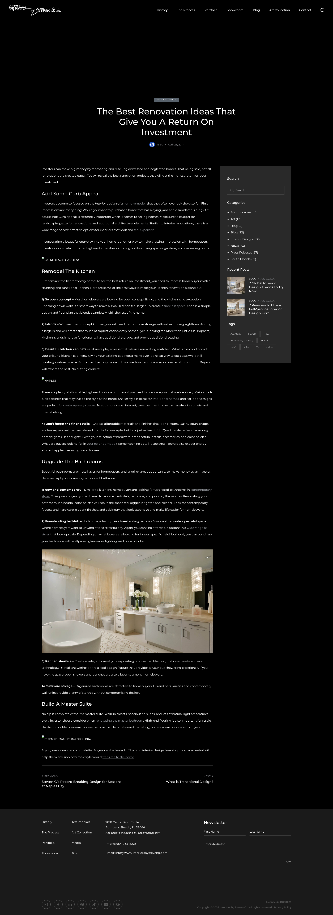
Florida (252, 333)
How (266, 333)
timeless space (175, 306)
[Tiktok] (94, 904)
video (269, 347)
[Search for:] (255, 190)
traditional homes (166, 399)
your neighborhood (101, 443)
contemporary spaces (79, 405)
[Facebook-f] (58, 904)
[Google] (117, 904)
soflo (246, 347)
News (235, 245)
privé (233, 347)
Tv (257, 347)
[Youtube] (105, 904)
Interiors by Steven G (233, 907)
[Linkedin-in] (70, 904)
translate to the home (118, 757)
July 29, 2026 (268, 278)
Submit (288, 862)
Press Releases (241, 252)
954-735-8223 (126, 843)
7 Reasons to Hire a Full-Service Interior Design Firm (265, 309)
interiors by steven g (241, 340)
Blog (234, 226)
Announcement (242, 212)
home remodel (134, 203)
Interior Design (166, 99)
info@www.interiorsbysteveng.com (141, 853)
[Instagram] (46, 904)
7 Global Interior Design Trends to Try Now (266, 287)
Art (233, 219)
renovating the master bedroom (119, 720)
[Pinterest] (82, 904)
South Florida (241, 259)
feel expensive (144, 230)
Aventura (235, 333)
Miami (264, 340)
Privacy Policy (282, 907)
